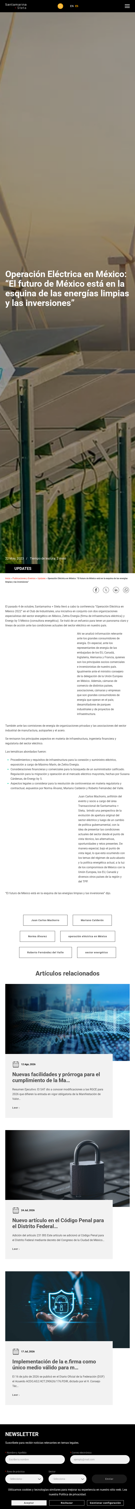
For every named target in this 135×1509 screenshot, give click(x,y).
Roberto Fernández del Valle (45, 952)
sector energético (96, 952)
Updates (22, 568)
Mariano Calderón (92, 920)
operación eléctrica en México (87, 936)
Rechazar (67, 1502)
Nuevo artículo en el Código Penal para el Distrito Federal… (58, 1223)
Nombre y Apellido (16, 1452)
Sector (52, 1471)
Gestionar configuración (105, 1502)
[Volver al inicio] (15, 6)
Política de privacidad (72, 1494)
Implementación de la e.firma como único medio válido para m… (54, 1364)
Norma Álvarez (37, 936)
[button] (60, 6)
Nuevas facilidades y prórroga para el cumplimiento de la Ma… (56, 1077)
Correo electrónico (81, 1452)
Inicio (7, 578)
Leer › (16, 1107)
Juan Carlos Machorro (45, 920)
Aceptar (29, 1502)
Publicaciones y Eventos (24, 578)
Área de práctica (15, 1471)
